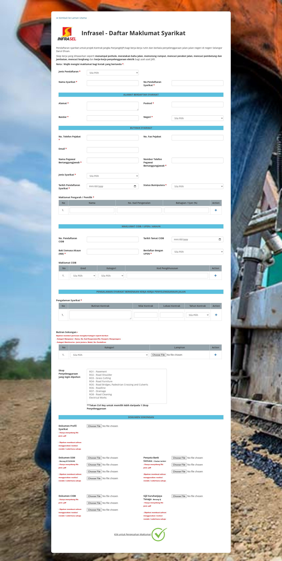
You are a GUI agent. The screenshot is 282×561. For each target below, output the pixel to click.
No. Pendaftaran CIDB (68, 240)
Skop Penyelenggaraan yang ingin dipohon (69, 373)
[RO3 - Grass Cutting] (127, 378)
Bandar (64, 116)
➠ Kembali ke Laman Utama (71, 17)
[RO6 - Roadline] (127, 388)
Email (63, 148)
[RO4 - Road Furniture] (127, 381)
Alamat (64, 103)
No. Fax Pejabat (152, 136)
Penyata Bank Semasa (154, 469)
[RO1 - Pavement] (127, 371)
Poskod (148, 103)
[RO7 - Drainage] (127, 391)
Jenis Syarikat (67, 174)
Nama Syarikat (68, 81)
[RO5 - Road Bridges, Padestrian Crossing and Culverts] (127, 384)
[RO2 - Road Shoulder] (127, 374)
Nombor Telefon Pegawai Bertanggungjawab (154, 162)
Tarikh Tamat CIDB (153, 238)
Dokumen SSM (70, 469)
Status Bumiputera (155, 185)
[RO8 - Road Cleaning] (127, 394)
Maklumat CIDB (67, 262)
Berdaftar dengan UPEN (153, 252)
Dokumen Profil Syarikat (70, 437)
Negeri (148, 116)
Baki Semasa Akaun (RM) (70, 252)
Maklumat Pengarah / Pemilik (76, 197)
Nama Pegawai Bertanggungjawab (70, 161)
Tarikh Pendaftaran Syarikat (69, 187)
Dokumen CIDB (70, 505)
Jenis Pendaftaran (69, 71)
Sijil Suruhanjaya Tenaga (154, 507)
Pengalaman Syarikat (69, 300)
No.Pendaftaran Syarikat (152, 83)
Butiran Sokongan (88, 337)
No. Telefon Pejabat (70, 138)
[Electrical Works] (127, 397)
